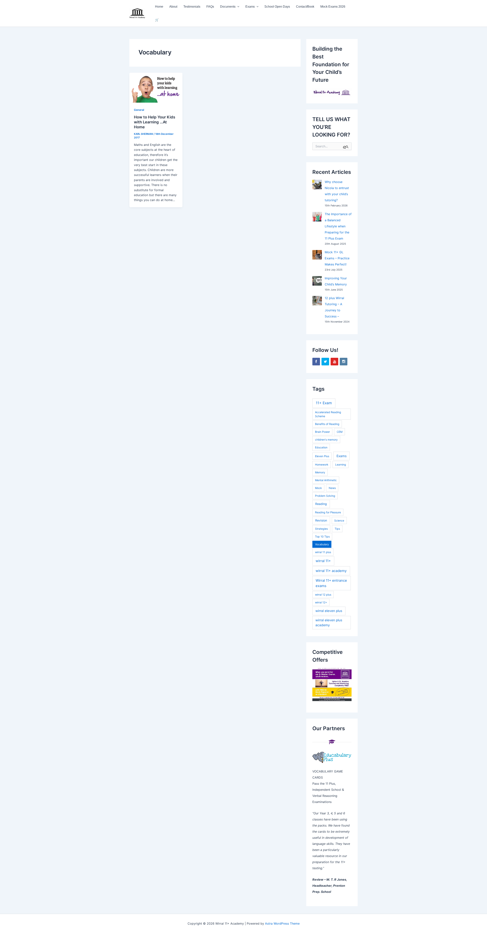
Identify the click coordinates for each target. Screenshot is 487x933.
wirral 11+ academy (331, 571)
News (332, 488)
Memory (320, 472)
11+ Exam (324, 403)
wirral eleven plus (328, 611)
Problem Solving (325, 495)
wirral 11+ (323, 561)
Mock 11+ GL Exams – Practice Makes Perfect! (337, 258)
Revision (321, 520)
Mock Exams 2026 (332, 6)
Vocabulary (322, 544)
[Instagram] (343, 361)
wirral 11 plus (323, 552)
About (173, 6)
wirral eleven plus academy (328, 622)
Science (339, 520)
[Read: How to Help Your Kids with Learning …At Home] (155, 87)
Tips (337, 528)
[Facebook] (316, 361)
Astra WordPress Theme (282, 923)
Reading (321, 504)
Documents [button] (228, 6)
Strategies (321, 528)
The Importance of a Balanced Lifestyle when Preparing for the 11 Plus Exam (338, 226)
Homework (321, 464)
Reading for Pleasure (328, 512)
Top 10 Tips (322, 536)
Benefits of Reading (327, 424)
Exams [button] (250, 6)
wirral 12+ (321, 602)
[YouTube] (334, 361)
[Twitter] (325, 361)
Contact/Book (305, 6)
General (139, 109)
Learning (340, 464)
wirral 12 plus (323, 594)
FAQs (210, 6)
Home (159, 6)
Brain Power (322, 431)
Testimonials (191, 6)
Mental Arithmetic (326, 480)
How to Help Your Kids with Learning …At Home (154, 122)
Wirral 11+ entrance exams (331, 583)
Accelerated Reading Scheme (328, 414)
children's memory (326, 439)
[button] (237, 6)
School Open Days (277, 6)
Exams (342, 456)
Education (321, 447)
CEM (339, 431)
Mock (318, 488)
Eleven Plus (322, 456)
